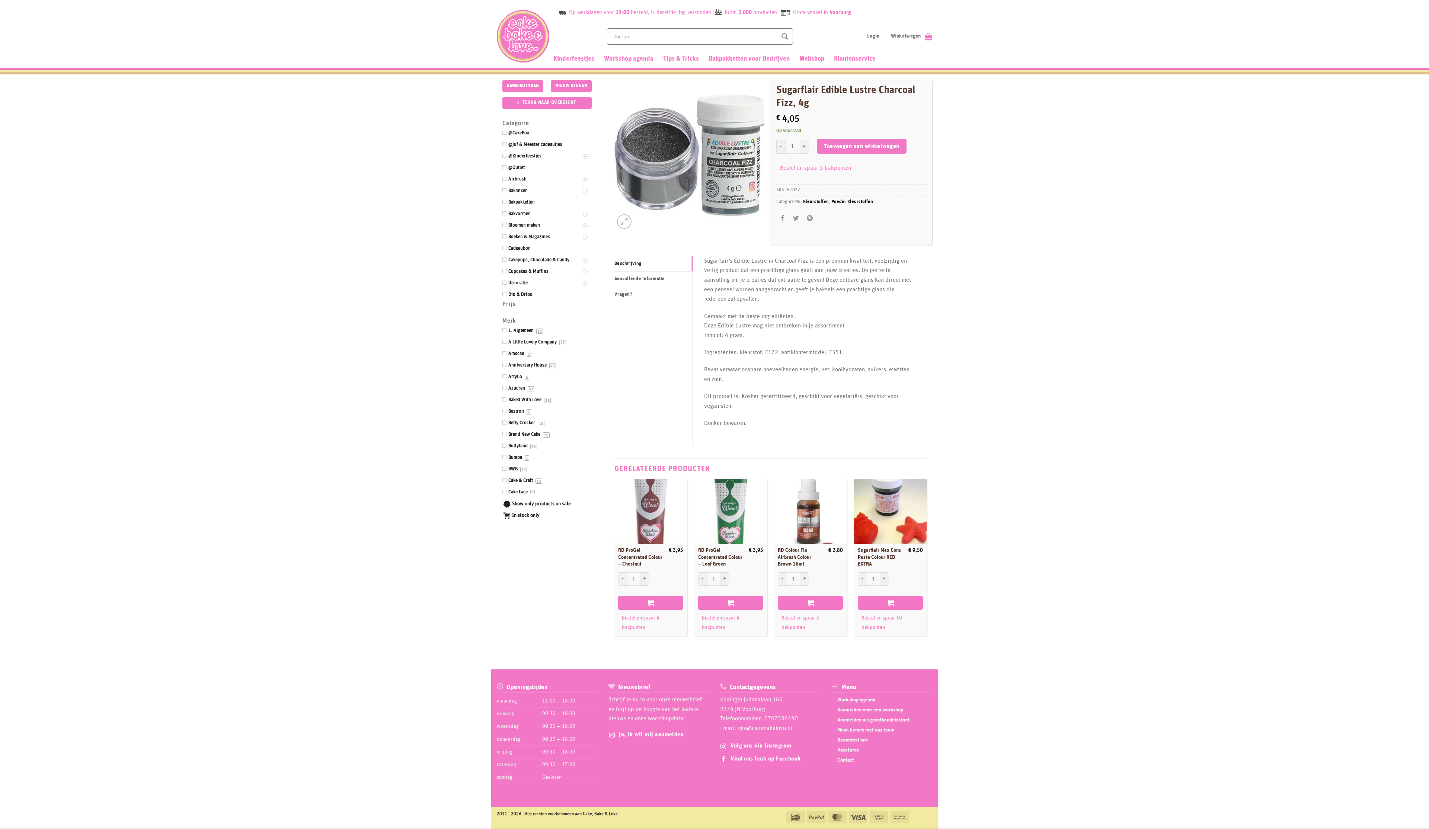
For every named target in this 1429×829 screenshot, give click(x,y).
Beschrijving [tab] (628, 263)
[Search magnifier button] (784, 36)
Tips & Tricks (681, 58)
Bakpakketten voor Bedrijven (749, 58)
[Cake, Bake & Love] (523, 36)
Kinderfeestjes (573, 58)
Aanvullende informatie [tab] (639, 278)
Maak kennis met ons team (866, 730)
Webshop (811, 58)
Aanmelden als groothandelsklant (873, 720)
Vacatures (848, 750)
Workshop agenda (628, 58)
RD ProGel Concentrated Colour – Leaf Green (720, 557)
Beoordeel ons (852, 740)
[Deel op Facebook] (783, 218)
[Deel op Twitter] (796, 218)
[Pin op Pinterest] (809, 218)
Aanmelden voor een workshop (870, 710)
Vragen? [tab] (623, 294)
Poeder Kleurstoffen (852, 201)
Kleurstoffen (816, 201)
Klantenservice (855, 58)
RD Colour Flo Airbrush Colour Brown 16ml (794, 557)
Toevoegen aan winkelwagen (861, 146)
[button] (624, 221)
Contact (845, 760)
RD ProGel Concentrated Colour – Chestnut (640, 557)
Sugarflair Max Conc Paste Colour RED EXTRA (879, 557)
